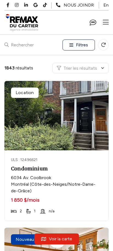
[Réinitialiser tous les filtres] (103, 44)
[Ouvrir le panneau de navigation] (106, 22)
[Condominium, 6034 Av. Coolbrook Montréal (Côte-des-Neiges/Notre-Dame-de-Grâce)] (57, 115)
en (106, 5)
